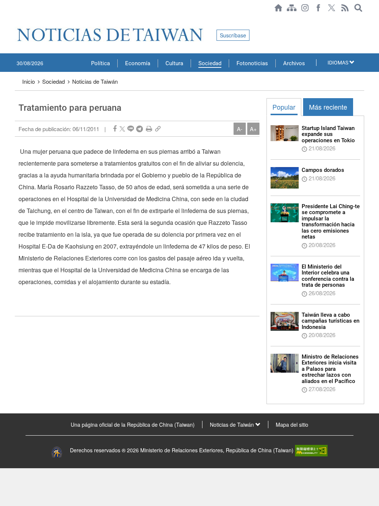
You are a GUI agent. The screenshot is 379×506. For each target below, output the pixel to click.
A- (239, 129)
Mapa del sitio (292, 424)
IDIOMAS (338, 63)
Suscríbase (233, 35)
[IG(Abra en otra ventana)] (305, 8)
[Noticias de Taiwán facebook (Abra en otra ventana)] (318, 8)
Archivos (294, 63)
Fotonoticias (252, 63)
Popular (283, 106)
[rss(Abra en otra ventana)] (345, 8)
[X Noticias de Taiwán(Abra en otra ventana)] (332, 8)
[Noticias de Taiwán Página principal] (278, 8)
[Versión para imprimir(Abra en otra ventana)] (149, 129)
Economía (137, 63)
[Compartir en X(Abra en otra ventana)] (122, 129)
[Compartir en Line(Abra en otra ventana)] (130, 129)
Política (100, 63)
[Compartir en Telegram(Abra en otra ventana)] (139, 129)
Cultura (174, 63)
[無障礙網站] (311, 450)
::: (17, 19)
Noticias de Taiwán (95, 81)
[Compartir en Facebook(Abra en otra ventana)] (114, 129)
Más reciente (328, 106)
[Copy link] (158, 129)
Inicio (28, 81)
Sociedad (209, 63)
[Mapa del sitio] (292, 8)
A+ (253, 129)
